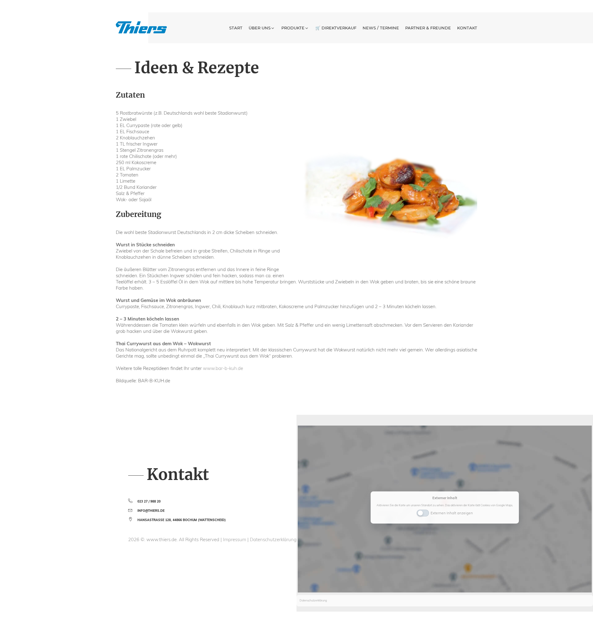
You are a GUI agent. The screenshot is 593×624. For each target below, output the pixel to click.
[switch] (423, 512)
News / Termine (381, 27)
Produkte (293, 27)
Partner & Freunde (428, 27)
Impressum (235, 539)
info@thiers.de (151, 511)
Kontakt (467, 27)
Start (235, 27)
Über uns (260, 27)
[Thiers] (141, 27)
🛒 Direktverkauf (335, 27)
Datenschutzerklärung (273, 539)
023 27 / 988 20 (149, 501)
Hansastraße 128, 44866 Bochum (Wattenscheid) (181, 520)
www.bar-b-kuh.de (223, 368)
